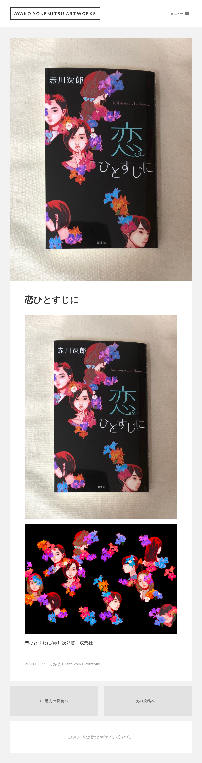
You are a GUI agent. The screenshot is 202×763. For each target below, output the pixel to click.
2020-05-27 (35, 664)
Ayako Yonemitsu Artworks (55, 13)
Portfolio (92, 664)
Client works (72, 664)
